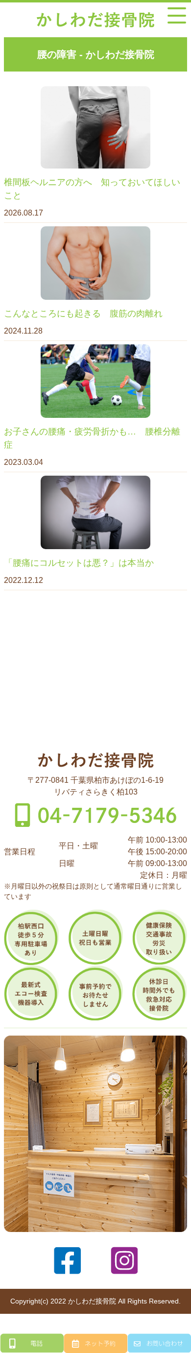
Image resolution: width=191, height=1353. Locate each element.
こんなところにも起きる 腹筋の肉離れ (83, 313)
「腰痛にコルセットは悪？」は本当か (79, 563)
